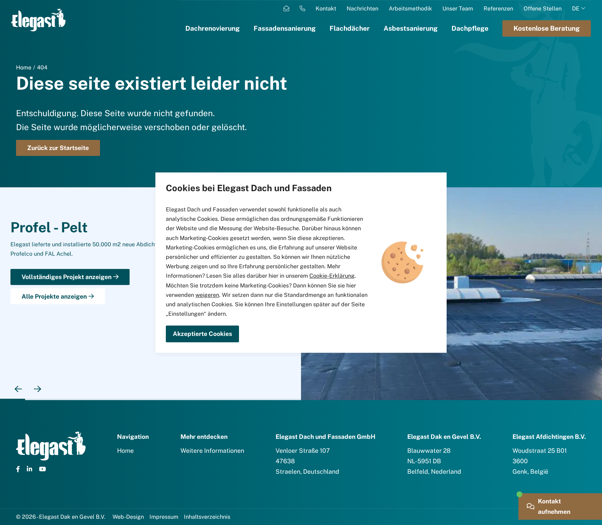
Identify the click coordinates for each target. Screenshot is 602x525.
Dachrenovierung (212, 28)
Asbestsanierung (411, 28)
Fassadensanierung (285, 28)
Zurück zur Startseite (58, 147)
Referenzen (498, 8)
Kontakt (326, 8)
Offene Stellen (543, 8)
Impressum (163, 516)
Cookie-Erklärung (332, 276)
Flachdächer (350, 28)
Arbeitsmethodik (410, 8)
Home (23, 67)
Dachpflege (470, 28)
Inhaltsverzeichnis (207, 516)
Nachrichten (362, 8)
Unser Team (457, 8)
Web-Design (128, 516)
